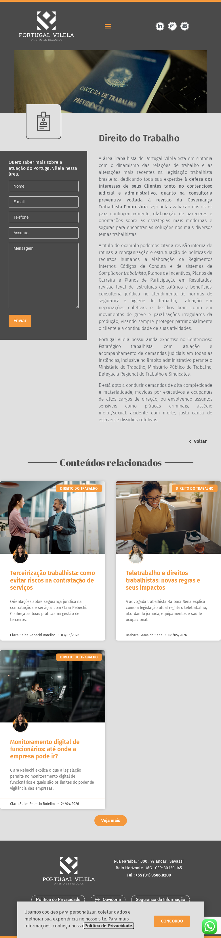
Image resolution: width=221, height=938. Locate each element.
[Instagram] (172, 26)
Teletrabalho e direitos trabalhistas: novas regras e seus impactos (163, 580)
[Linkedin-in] (160, 26)
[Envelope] (184, 26)
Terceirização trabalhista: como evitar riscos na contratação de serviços (52, 580)
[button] (107, 26)
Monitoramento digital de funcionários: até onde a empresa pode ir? (45, 749)
